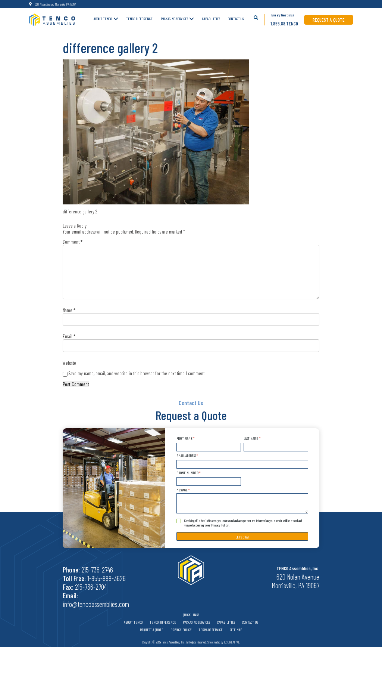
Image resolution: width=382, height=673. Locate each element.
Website (69, 363)
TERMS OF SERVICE (210, 629)
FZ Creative (232, 642)
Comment (72, 242)
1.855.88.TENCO (284, 24)
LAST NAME (252, 438)
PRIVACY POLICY (181, 629)
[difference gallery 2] (156, 131)
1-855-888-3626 (106, 578)
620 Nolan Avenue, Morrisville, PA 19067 (55, 4)
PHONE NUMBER (188, 472)
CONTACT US (236, 18)
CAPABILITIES (211, 18)
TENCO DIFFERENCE (139, 18)
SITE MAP (236, 629)
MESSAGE (183, 490)
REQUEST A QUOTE (329, 20)
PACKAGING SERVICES (174, 18)
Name (69, 310)
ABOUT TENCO (103, 18)
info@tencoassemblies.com (96, 604)
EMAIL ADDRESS (187, 455)
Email (69, 336)
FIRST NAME (185, 438)
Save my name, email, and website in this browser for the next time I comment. (137, 373)
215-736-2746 (97, 569)
